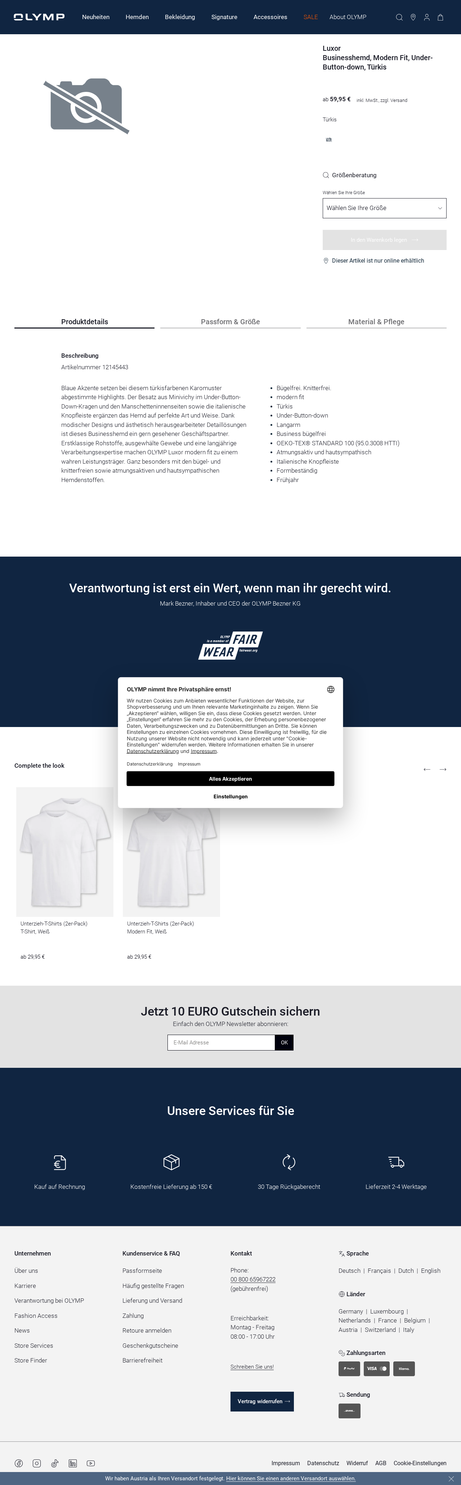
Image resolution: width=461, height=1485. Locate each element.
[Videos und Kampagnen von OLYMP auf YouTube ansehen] (90, 1463)
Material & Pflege (376, 321)
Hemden (137, 17)
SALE (311, 17)
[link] (350, 175)
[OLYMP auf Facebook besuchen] (18, 1463)
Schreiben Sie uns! (252, 1367)
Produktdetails (84, 321)
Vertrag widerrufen (260, 1401)
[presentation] (230, 434)
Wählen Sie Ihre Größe (344, 192)
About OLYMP (348, 17)
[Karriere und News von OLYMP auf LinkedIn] (72, 1463)
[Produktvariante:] (329, 140)
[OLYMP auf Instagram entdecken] (36, 1463)
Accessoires (270, 17)
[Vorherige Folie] (427, 769)
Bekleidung (180, 17)
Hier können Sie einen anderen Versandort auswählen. (291, 1478)
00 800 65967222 (253, 1279)
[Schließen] (451, 1479)
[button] (350, 1271)
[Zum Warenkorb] (440, 17)
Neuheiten (95, 17)
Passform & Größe (230, 321)
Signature (224, 17)
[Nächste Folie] (443, 769)
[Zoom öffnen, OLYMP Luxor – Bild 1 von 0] (86, 124)
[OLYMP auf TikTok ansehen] (54, 1463)
